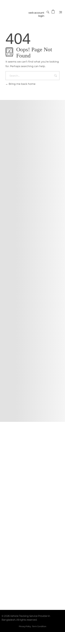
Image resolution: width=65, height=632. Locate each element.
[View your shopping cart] (53, 12)
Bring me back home (21, 83)
